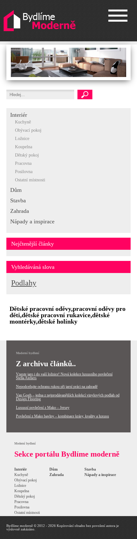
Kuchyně (23, 122)
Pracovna (23, 163)
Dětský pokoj (27, 155)
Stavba (18, 200)
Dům (16, 190)
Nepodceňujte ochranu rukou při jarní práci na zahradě (56, 386)
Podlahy (23, 283)
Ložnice (22, 138)
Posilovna (23, 171)
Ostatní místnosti (30, 180)
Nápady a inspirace (32, 221)
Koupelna (23, 146)
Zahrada (19, 211)
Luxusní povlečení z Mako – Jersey (42, 407)
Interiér (18, 115)
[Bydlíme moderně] (39, 20)
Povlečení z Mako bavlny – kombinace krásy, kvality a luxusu (62, 416)
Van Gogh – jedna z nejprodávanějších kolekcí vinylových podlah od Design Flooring (67, 397)
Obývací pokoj (28, 130)
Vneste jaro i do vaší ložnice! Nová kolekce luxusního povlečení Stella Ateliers (64, 376)
